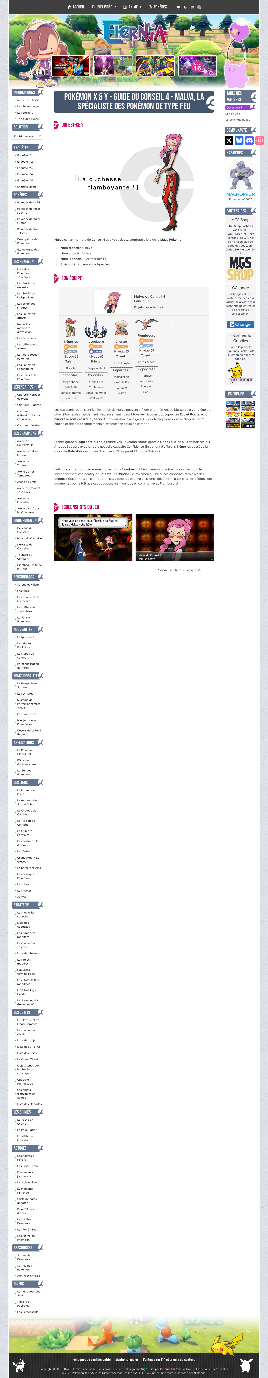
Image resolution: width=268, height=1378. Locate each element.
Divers (19, 1284)
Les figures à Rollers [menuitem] (24, 1157)
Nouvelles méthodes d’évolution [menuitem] (23, 328)
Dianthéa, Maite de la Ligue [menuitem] (28, 567)
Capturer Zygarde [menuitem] (27, 405)
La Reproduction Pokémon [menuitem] (26, 356)
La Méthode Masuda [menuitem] (23, 1138)
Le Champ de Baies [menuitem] (24, 792)
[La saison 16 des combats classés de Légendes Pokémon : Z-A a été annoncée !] (197, 66)
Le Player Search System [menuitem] (26, 685)
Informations (24, 92)
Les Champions (25, 433)
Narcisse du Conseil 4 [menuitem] (23, 546)
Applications (24, 742)
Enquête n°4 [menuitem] (23, 174)
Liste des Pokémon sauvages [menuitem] (22, 273)
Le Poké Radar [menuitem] (25, 1130)
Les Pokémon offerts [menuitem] (24, 316)
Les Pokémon (24, 261)
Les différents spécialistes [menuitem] (25, 609)
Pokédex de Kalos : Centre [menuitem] (27, 210)
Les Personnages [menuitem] (27, 106)
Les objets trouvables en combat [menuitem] (25, 1093)
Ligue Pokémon (25, 520)
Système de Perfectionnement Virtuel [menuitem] (27, 703)
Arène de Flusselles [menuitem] (22, 500)
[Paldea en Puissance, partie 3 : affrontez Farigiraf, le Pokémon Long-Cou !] (113, 66)
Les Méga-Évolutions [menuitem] (22, 645)
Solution (21, 127)
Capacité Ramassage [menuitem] (23, 1081)
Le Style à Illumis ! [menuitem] (27, 1182)
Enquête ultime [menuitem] (25, 186)
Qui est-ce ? (234, 107)
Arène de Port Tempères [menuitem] (25, 473)
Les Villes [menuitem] (21, 884)
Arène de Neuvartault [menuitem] (23, 443)
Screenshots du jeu (237, 119)
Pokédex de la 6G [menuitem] (27, 202)
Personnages (24, 577)
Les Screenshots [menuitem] (26, 1312)
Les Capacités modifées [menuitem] (25, 935)
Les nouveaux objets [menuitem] (25, 1032)
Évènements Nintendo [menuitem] (23, 1190)
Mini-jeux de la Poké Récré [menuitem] (25, 722)
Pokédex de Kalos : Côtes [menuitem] (27, 221)
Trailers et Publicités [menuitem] (22, 1303)
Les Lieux (21, 782)
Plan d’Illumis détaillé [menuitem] (24, 1211)
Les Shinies (22, 1112)
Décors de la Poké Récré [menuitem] (27, 732)
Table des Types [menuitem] (26, 119)
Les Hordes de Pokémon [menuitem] (25, 377)
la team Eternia (170, 1369)
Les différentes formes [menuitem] (25, 346)
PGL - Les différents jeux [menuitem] (25, 762)
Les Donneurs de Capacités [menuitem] (26, 599)
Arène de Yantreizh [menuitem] (22, 463)
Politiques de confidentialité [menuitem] (91, 1359)
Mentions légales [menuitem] (126, 1359)
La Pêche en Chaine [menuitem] (23, 1121)
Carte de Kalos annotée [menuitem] (25, 1201)
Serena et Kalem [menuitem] (26, 584)
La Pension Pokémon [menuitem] (23, 619)
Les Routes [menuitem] (23, 890)
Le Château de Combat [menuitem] (25, 812)
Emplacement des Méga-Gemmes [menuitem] (27, 1022)
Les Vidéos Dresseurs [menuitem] (23, 1221)
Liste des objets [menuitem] (26, 1040)
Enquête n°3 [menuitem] (23, 168)
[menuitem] (76, 7)
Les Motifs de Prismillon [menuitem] (24, 1237)
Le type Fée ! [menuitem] (24, 637)
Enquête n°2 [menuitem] (23, 161)
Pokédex (20, 195)
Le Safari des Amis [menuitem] (28, 867)
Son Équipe (232, 114)
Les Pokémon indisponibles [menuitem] (24, 295)
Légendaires (23, 387)
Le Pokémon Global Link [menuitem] (24, 752)
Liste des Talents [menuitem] (26, 953)
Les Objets (22, 1012)
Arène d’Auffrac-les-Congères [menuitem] (26, 510)
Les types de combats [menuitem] (24, 655)
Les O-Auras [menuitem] (24, 693)
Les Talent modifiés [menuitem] (22, 961)
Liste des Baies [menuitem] (25, 1053)
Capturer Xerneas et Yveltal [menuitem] (27, 396)
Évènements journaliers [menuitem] (23, 1174)
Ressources (23, 1248)
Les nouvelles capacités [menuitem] (24, 914)
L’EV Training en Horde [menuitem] (26, 992)
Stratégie (21, 905)
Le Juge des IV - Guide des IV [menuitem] (26, 1002)
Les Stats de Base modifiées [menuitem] (27, 982)
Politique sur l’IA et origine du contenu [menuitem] (169, 1359)
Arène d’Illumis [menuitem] (25, 481)
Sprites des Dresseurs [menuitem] (23, 1257)
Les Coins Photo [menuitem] (26, 1166)
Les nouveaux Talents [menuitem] (25, 945)
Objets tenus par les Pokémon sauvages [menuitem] (26, 1069)
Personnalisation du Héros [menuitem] (26, 665)
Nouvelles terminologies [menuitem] (24, 971)
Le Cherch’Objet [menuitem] (26, 1059)
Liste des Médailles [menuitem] (28, 1104)
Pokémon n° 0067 (240, 199)
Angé (143, 1369)
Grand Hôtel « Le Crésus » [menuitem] (26, 859)
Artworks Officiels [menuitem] (27, 1275)
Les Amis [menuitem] (21, 590)
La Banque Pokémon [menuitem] (23, 772)
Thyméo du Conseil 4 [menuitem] (23, 556)
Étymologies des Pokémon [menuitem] (26, 251)
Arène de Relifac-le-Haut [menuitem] (27, 453)
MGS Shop (234, 226)
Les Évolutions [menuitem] (25, 338)
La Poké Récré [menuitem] (25, 714)
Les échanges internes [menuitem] (24, 305)
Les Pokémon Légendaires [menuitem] (24, 367)
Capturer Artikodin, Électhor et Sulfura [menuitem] (27, 415)
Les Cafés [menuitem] (22, 851)
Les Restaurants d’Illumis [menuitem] (26, 843)
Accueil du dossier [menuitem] (27, 100)
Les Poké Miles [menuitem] (25, 1229)
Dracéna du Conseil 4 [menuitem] (23, 530)
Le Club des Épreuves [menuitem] (23, 833)
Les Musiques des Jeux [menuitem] (27, 1293)
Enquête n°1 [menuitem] (23, 155)
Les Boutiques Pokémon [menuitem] (25, 876)
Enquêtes (21, 148)
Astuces (20, 1148)
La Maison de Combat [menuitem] (24, 822)
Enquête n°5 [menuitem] (23, 180)
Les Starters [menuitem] (23, 112)
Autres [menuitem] (20, 896)
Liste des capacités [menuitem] (22, 924)
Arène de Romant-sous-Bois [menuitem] (27, 490)
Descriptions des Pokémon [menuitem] (26, 241)
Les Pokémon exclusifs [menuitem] (24, 285)
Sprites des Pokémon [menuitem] (23, 1267)
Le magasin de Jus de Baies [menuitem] (25, 802)
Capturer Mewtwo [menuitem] (27, 425)
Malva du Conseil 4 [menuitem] (28, 538)
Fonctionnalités (26, 676)
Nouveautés (23, 629)
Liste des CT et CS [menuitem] (27, 1046)
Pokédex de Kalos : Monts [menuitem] (27, 231)
